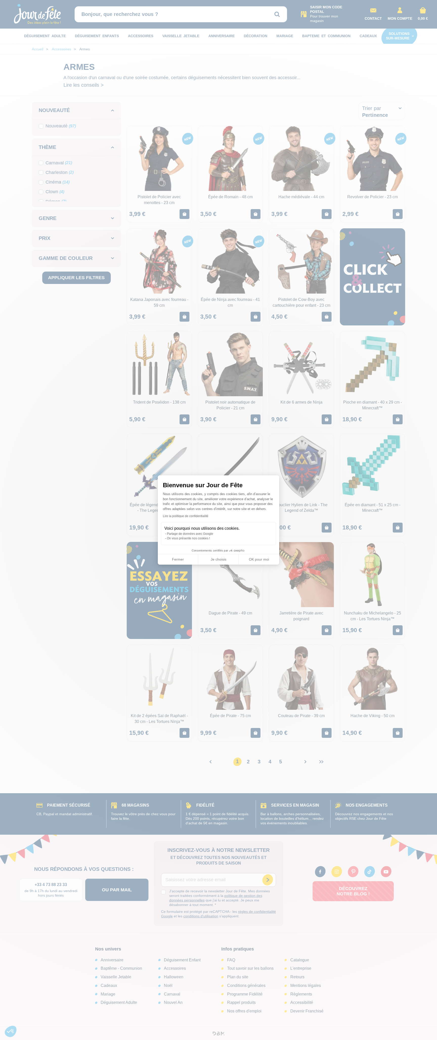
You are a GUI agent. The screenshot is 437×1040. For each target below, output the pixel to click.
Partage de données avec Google (190, 534)
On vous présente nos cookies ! (188, 538)
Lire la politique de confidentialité (185, 516)
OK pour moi (259, 559)
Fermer (178, 559)
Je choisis (218, 559)
